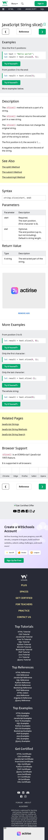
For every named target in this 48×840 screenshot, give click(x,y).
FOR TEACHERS (24, 604)
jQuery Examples (22, 741)
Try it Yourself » (11, 63)
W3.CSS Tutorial (24, 647)
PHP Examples (23, 733)
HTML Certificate (24, 754)
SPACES (24, 591)
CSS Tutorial (24, 634)
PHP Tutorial (24, 652)
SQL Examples (23, 723)
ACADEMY (23, 806)
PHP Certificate (24, 769)
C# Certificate (24, 779)
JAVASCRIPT (31, 9)
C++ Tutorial (24, 657)
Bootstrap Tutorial (24, 649)
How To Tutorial (24, 639)
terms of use (32, 825)
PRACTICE (24, 610)
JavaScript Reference (23, 677)
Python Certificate (24, 766)
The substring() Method (13, 177)
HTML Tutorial (24, 631)
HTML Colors (22, 692)
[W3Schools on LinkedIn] (18, 511)
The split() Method (11, 167)
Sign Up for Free (14, 560)
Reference (24, 31)
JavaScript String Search (13, 434)
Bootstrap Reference (23, 687)
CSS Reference (23, 675)
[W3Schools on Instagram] (30, 511)
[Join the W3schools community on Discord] (23, 511)
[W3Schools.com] (24, 578)
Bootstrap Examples (23, 731)
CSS (19, 9)
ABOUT (28, 802)
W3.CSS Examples (22, 728)
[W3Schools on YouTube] (15, 511)
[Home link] (5, 3)
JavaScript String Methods (14, 429)
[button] (22, 3)
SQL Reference (22, 680)
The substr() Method (12, 172)
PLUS (24, 585)
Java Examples (22, 736)
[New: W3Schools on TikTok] (34, 511)
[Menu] (3, 9)
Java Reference (22, 695)
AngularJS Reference (23, 698)
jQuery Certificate (24, 771)
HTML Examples (23, 713)
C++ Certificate (24, 776)
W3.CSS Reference (23, 685)
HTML (11, 9)
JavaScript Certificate (24, 759)
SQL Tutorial (24, 642)
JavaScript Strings (10, 424)
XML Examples (23, 738)
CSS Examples (23, 715)
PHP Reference (22, 690)
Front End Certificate (24, 761)
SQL (42, 9)
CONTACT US (24, 617)
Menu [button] (14, 3)
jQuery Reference (22, 700)
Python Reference (22, 682)
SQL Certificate (24, 764)
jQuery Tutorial (24, 659)
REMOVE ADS (24, 313)
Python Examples (22, 726)
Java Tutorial (24, 654)
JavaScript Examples (23, 718)
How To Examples (22, 720)
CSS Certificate (24, 756)
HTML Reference (23, 672)
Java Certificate (24, 774)
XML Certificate (24, 782)
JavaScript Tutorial (24, 636)
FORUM (19, 802)
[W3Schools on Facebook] (27, 511)
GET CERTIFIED (24, 597)
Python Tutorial (24, 644)
